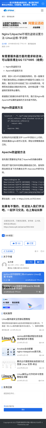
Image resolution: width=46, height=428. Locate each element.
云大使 (4, 44)
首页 (3, 17)
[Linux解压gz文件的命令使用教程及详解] (9, 377)
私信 (40, 262)
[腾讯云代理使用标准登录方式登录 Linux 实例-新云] (9, 364)
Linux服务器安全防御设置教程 (16, 319)
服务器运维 (32, 44)
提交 (23, 410)
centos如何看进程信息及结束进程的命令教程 (29, 337)
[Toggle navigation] (42, 10)
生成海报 (9, 251)
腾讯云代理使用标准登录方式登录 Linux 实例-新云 (30, 362)
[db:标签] (9, 235)
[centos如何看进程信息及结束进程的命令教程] (9, 339)
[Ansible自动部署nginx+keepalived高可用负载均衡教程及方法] (9, 351)
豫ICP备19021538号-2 (35, 422)
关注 (31, 262)
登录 (5, 406)
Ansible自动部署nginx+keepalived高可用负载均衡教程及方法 (30, 350)
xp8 (27, 424)
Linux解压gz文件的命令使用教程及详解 (30, 375)
